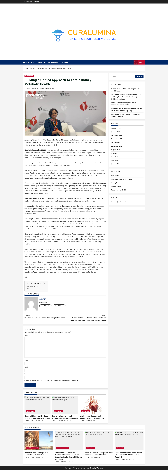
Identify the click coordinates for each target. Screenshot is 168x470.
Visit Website (45, 306)
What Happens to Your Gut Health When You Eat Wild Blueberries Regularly (128, 455)
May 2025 (114, 160)
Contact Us (41, 62)
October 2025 (115, 142)
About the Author (32, 286)
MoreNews (90, 468)
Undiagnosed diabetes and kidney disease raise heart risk (92, 417)
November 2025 (116, 139)
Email (26, 367)
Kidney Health (29, 75)
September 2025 (116, 146)
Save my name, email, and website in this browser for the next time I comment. (52, 381)
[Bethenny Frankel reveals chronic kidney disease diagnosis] (65, 405)
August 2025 (115, 149)
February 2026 (116, 128)
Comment (28, 335)
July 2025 (114, 153)
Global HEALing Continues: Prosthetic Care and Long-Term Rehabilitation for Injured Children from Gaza (126, 96)
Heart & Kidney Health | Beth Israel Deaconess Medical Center (37, 417)
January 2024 (115, 164)
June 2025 (114, 157)
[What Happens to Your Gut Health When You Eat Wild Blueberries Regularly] (129, 440)
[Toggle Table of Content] (44, 283)
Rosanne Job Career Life (119, 202)
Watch (141, 62)
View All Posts (59, 306)
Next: (88, 317)
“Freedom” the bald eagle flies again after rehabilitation (36, 454)
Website (27, 374)
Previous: (44, 316)
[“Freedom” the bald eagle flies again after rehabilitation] (38, 440)
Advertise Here (28, 62)
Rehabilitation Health (118, 190)
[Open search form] (131, 62)
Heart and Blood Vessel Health (121, 179)
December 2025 (116, 135)
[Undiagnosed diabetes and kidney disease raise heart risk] (93, 405)
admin (28, 88)
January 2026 (115, 132)
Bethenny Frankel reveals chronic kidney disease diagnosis (65, 417)
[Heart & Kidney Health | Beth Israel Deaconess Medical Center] (37, 405)
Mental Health (116, 186)
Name (27, 360)
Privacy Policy (53, 62)
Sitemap (65, 62)
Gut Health (115, 176)
